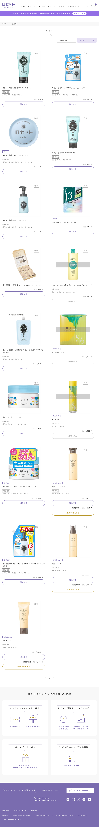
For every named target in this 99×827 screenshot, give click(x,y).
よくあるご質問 (24, 790)
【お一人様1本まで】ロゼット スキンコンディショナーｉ (72, 285)
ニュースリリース (20, 811)
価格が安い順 (63, 40)
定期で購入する (73, 513)
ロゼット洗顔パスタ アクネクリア (64, 153)
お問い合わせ (47, 790)
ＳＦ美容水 (56, 420)
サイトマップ (82, 815)
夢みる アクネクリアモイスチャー (14, 417)
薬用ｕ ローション (58, 487)
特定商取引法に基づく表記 (21, 815)
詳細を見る (73, 301)
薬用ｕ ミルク (57, 564)
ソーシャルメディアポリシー (64, 815)
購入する (23, 104)
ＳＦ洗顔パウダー (58, 352)
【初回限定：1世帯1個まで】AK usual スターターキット (22, 285)
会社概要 (5, 811)
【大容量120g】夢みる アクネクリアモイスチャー (20, 487)
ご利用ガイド (7, 790)
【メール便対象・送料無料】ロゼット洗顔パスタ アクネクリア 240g (23, 351)
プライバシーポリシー (42, 815)
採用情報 (34, 811)
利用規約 (5, 815)
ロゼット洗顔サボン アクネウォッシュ (15, 220)
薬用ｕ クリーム (8, 641)
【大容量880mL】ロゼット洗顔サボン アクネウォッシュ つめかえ (23, 565)
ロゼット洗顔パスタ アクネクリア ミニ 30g (18, 88)
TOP (4, 24)
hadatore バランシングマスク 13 (64, 223)
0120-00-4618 (43, 798)
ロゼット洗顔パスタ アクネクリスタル (15, 155)
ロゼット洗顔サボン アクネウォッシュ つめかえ (68, 88)
